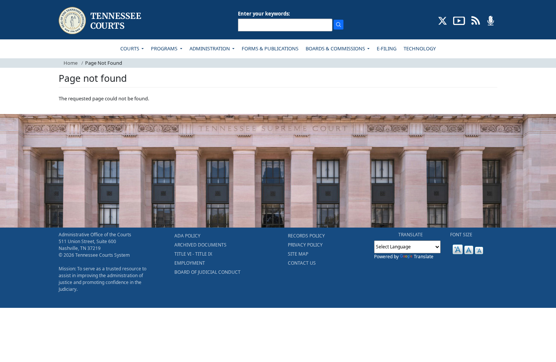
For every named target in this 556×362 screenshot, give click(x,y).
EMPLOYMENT (189, 263)
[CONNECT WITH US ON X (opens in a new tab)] (442, 20)
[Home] (101, 20)
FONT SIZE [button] (461, 234)
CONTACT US (302, 263)
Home (71, 62)
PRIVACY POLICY (305, 245)
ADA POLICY (187, 235)
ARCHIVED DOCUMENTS (200, 245)
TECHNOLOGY (420, 48)
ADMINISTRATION (210, 48)
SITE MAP (298, 254)
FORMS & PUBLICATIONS (270, 48)
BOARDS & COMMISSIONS (336, 48)
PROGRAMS (165, 48)
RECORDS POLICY (306, 235)
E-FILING (386, 48)
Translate (423, 256)
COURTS (130, 48)
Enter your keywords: (264, 13)
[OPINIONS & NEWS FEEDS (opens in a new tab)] (475, 20)
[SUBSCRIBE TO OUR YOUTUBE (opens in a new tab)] (459, 20)
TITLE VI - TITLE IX (193, 254)
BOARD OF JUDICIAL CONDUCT (207, 272)
